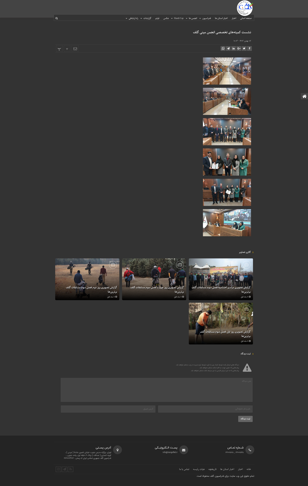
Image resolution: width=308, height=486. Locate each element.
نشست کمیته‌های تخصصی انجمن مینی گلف (222, 32)
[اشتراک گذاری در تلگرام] (228, 48)
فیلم (157, 18)
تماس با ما (184, 469)
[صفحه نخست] (304, 96)
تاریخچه (212, 469)
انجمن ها (193, 18)
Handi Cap (179, 18)
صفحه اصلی (246, 18)
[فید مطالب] (70, 469)
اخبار (234, 18)
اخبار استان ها (221, 18)
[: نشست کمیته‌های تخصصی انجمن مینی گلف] (75, 48)
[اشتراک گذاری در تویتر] (244, 48)
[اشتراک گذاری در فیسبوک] (249, 48)
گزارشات (147, 18)
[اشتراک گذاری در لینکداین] (233, 48)
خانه (249, 469)
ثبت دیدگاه (245, 419)
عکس (166, 18)
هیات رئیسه (199, 469)
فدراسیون (206, 18)
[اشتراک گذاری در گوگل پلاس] (238, 48)
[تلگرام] (64, 469)
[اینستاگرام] (58, 469)
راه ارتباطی (133, 18)
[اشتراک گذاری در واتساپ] (223, 48)
